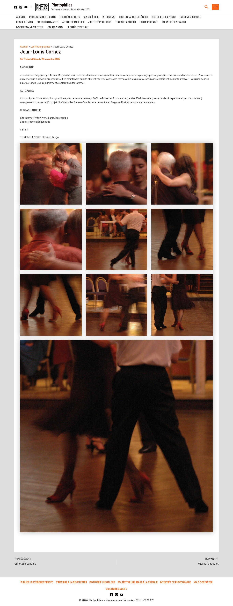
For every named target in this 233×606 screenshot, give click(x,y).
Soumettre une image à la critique (138, 582)
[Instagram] (20, 7)
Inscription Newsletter (29, 27)
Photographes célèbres (133, 16)
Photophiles (61, 4)
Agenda (20, 16)
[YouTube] (25, 7)
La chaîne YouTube (77, 27)
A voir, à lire (91, 16)
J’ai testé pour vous (99, 21)
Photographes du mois (42, 16)
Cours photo (55, 27)
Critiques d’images (47, 21)
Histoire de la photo (164, 16)
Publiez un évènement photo (36, 582)
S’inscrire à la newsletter (71, 582)
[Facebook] (15, 7)
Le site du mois (24, 21)
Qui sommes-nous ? (116, 588)
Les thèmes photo (70, 16)
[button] (206, 7)
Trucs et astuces (125, 21)
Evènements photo (190, 16)
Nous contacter (203, 582)
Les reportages (149, 21)
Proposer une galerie (102, 582)
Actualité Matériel (73, 21)
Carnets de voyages (174, 21)
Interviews (109, 16)
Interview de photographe (175, 582)
